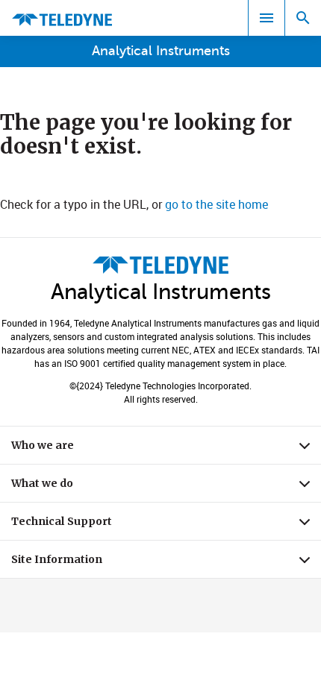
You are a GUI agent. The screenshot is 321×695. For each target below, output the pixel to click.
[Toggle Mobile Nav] (266, 18)
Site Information (166, 563)
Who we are (166, 448)
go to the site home (216, 204)
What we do (166, 487)
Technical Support (166, 525)
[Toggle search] (303, 18)
